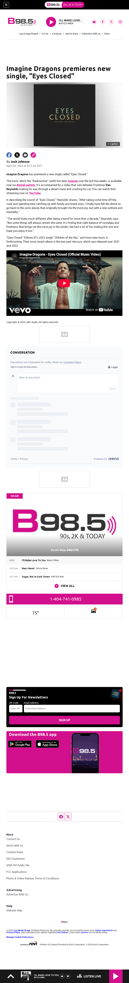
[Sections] (6, 4)
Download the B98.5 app (33, 734)
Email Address (31, 702)
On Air (45, 33)
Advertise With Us (91, 33)
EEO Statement (15, 858)
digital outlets (25, 184)
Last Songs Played (28, 33)
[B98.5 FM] (64, 4)
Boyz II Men (66, 23)
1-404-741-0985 (66, 599)
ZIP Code (13, 702)
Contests (57, 33)
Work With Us (14, 845)
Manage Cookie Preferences (20, 937)
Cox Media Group (22, 930)
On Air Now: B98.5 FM (64, 550)
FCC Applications (16, 871)
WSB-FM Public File (17, 865)
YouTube (35, 193)
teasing (73, 180)
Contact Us (13, 838)
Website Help (14, 910)
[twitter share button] (17, 155)
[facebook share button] (9, 155)
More (107, 33)
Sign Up (64, 720)
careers (85, 932)
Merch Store (71, 33)
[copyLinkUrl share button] (33, 155)
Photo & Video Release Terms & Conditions (32, 878)
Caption (113, 144)
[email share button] (25, 155)
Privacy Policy (13, 932)
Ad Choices (62, 932)
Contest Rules (14, 852)
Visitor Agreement (104, 930)
